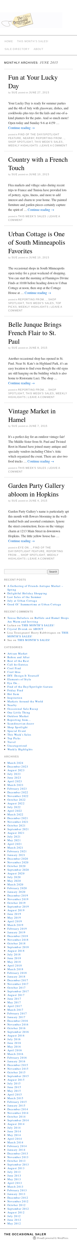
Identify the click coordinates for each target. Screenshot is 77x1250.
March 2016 (15, 1054)
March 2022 (15, 814)
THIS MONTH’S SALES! (32, 41)
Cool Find (14, 668)
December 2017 (17, 980)
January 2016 (16, 1061)
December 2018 (17, 936)
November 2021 (18, 822)
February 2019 (17, 928)
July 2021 (14, 836)
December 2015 (17, 1065)
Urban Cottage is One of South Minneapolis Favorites (36, 242)
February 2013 (17, 1190)
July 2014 (14, 1127)
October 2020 (16, 866)
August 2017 (16, 995)
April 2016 (14, 1050)
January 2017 (16, 1017)
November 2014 (18, 1113)
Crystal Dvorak (17, 629)
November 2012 (18, 1201)
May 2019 (14, 917)
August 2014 (16, 1124)
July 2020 (14, 877)
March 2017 (15, 1010)
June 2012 (14, 1220)
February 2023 (17, 788)
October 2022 (16, 799)
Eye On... (24, 547)
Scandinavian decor (20, 723)
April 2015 (14, 1094)
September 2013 (18, 1164)
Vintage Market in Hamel (32, 415)
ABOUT (38, 49)
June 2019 (14, 914)
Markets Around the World (25, 701)
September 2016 (18, 1032)
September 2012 (18, 1208)
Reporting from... (50, 138)
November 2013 (18, 1157)
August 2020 (16, 873)
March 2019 (15, 925)
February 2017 (17, 1013)
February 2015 (17, 1102)
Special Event (16, 731)
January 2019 (16, 932)
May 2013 (14, 1179)
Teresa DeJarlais (18, 618)
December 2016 (17, 1021)
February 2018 (17, 973)
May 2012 (14, 1223)
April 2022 (14, 811)
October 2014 (16, 1116)
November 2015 (18, 1068)
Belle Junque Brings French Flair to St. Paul (34, 333)
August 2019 (16, 910)
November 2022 (18, 796)
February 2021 (17, 851)
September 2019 (18, 906)
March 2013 (15, 1186)
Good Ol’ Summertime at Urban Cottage (34, 604)
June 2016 (14, 1043)
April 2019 (14, 921)
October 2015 (16, 1072)
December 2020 (17, 858)
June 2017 (14, 998)
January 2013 (16, 1194)
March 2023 (15, 785)
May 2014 (14, 1135)
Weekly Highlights (23, 145)
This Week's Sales (48, 141)
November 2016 (18, 1024)
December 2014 (17, 1109)
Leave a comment (53, 145)
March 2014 (15, 1142)
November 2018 (18, 939)
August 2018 (16, 951)
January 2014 (16, 1150)
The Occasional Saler (25, 1234)
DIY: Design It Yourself (23, 675)
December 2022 (17, 792)
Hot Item (13, 694)
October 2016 (16, 1028)
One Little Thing (18, 712)
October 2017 (16, 987)
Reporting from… (19, 720)
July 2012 (14, 1216)
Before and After (18, 657)
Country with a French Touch (38, 163)
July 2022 (14, 807)
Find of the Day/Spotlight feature (30, 686)
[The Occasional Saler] (38, 22)
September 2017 (18, 991)
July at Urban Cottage (22, 600)
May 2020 (14, 881)
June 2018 (14, 958)
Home (9, 41)
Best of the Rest (18, 661)
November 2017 (18, 984)
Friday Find (15, 690)
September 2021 (18, 829)
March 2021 (15, 847)
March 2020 (15, 884)
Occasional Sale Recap (22, 709)
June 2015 (14, 1087)
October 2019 (16, 903)
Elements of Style (19, 679)
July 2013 (14, 1172)
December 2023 (17, 766)
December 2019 (17, 895)
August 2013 (16, 1168)
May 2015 (14, 1091)
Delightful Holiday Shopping (27, 593)
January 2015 (16, 1105)
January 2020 (16, 892)
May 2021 (14, 840)
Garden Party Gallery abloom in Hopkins (36, 489)
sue (14, 92)
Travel (11, 742)
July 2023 (14, 774)
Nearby (28, 138)
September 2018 (18, 947)
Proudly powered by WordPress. (53, 1238)
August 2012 (16, 1212)
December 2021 (17, 818)
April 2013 (14, 1183)
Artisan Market (17, 653)
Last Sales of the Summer (24, 597)
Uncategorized (17, 745)
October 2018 (16, 943)
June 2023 (14, 777)
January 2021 (16, 855)
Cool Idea (14, 672)
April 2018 (14, 965)
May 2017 (14, 1002)
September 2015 (18, 1076)
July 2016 (14, 1039)
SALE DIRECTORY (17, 49)
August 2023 (16, 770)
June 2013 (14, 1175)
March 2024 (15, 763)
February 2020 (17, 888)
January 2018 (16, 976)
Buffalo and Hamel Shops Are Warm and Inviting (38, 619)
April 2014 (14, 1138)
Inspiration (14, 698)
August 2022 (16, 803)
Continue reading (21, 127)
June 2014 (14, 1131)
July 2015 (14, 1083)
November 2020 (18, 862)
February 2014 (17, 1146)
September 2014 (18, 1120)
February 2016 (17, 1057)
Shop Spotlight (20, 141)
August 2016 (16, 1035)
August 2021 (16, 833)
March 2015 (15, 1098)
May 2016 (14, 1046)
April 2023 (14, 781)
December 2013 (17, 1153)
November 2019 (18, 899)
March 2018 (15, 969)
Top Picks (14, 738)
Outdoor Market (18, 716)
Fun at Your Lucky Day (33, 81)
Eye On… (13, 683)
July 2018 (14, 954)
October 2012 (16, 1205)
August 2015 (16, 1080)
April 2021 (14, 844)
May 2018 (14, 962)
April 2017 (14, 1006)
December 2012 (17, 1197)
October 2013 (16, 1161)
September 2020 (18, 869)
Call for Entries (17, 664)
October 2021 (16, 825)
